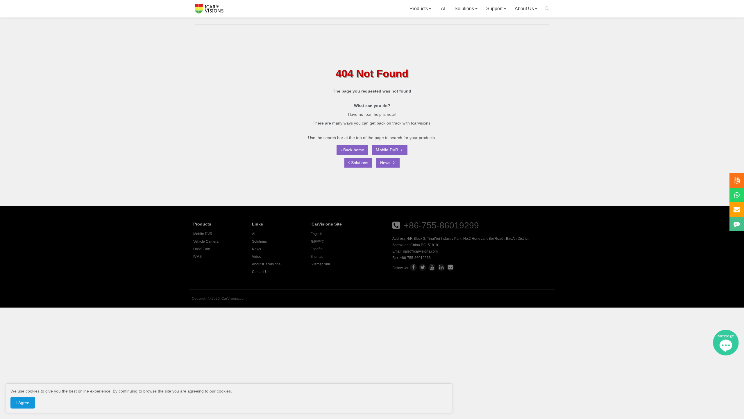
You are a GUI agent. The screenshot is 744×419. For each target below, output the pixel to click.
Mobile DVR (387, 150)
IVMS (197, 257)
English (316, 234)
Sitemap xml (320, 264)
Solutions (464, 8)
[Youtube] (431, 267)
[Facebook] (413, 267)
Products (418, 8)
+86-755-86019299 (441, 225)
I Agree (22, 402)
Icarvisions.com (209, 8)
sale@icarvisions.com (420, 251)
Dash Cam (201, 249)
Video (256, 257)
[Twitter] (422, 267)
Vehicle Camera (206, 241)
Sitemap (316, 257)
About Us (524, 8)
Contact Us (260, 272)
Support (494, 8)
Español (316, 249)
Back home (353, 150)
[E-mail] (450, 267)
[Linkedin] (441, 267)
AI (443, 8)
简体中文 (317, 241)
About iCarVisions (266, 264)
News (386, 162)
